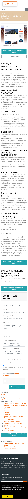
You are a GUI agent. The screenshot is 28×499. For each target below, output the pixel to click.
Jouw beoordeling (7, 334)
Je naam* (5, 303)
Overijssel (10, 14)
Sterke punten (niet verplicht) (10, 340)
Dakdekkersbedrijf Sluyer (10, 447)
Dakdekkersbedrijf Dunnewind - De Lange (15, 403)
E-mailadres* (6, 309)
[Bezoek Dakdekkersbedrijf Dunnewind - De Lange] (14, 34)
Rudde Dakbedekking (10, 448)
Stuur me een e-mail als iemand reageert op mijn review (13, 368)
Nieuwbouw (7, 410)
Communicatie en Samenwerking (13, 423)
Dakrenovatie (7, 412)
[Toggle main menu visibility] (25, 4)
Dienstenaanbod (8, 409)
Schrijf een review (9, 430)
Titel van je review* (8, 315)
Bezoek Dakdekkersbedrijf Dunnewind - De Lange (14, 434)
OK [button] (7, 496)
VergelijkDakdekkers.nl (10, 4)
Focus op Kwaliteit (9, 419)
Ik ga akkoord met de (11, 374)
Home (3, 14)
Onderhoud (7, 414)
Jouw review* (6, 322)
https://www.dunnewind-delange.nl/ (10, 399)
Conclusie (6, 425)
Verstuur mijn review (17, 387)
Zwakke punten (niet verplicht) (11, 348)
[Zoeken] (26, 9)
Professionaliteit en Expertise (12, 421)
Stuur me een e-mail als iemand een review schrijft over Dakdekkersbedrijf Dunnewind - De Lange (12, 361)
